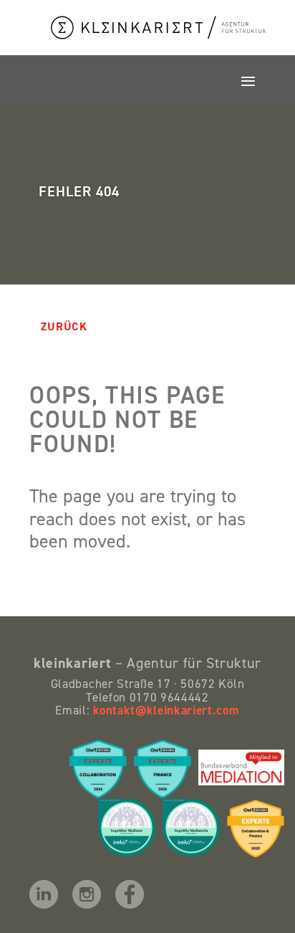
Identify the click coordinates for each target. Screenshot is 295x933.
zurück (64, 326)
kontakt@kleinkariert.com (166, 710)
